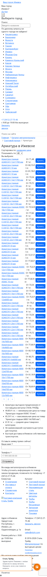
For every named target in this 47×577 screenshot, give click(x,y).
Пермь (8, 89)
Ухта (7, 109)
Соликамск (10, 97)
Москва (8, 71)
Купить (40, 160)
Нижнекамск (11, 80)
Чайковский (11, 112)
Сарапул (9, 94)
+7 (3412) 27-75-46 (9, 119)
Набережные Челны (14, 74)
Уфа (7, 106)
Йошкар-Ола (11, 54)
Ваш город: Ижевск (12, 2)
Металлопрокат (32, 544)
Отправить (7, 461)
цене (29, 150)
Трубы (32, 499)
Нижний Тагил (12, 83)
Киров (8, 63)
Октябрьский (11, 86)
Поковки (33, 513)
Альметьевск (11, 34)
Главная (5, 137)
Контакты (9, 493)
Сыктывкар (10, 103)
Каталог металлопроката (23, 137)
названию (22, 150)
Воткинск (9, 43)
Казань (8, 57)
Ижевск (8, 51)
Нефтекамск (11, 77)
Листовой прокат (37, 484)
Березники (10, 37)
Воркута (9, 40)
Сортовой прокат (12, 140)
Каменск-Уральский (14, 60)
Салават (9, 92)
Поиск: (4, 22)
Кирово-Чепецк (12, 66)
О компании (11, 481)
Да (2, 11)
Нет (6, 11)
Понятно (5, 572)
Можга (8, 69)
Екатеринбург (11, 49)
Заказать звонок (32, 524)
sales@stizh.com (32, 532)
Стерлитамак (11, 100)
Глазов (8, 46)
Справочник (11, 490)
